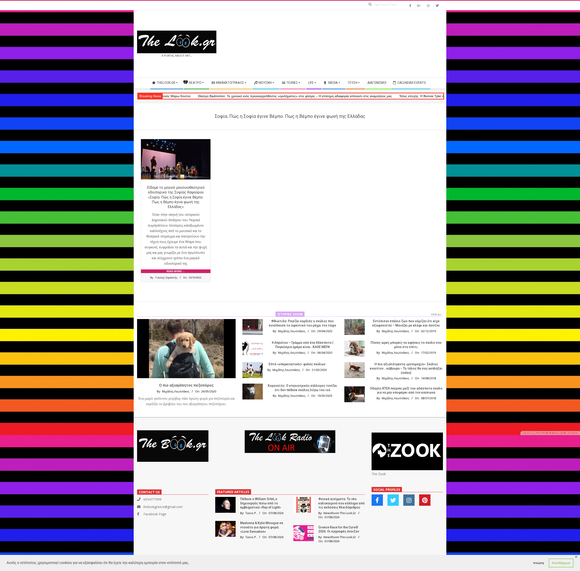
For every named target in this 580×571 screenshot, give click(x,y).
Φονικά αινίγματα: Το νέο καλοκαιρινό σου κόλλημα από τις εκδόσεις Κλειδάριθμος (341, 503)
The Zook (379, 474)
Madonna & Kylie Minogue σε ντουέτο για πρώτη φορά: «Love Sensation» (261, 527)
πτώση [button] (538, 563)
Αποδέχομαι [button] (561, 563)
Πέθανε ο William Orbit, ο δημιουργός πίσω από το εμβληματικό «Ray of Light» (260, 503)
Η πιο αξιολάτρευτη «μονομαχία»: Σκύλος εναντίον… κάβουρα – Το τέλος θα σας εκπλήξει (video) (406, 368)
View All (436, 314)
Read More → (176, 271)
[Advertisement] (366, 43)
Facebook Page (154, 514)
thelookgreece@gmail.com (163, 507)
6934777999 (152, 499)
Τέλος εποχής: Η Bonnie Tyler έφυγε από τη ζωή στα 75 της (405, 96)
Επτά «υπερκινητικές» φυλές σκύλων (297, 364)
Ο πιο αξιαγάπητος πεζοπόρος (186, 385)
